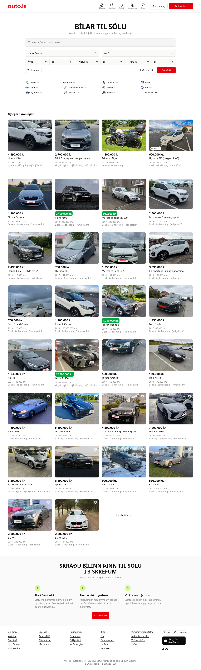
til (53, 61)
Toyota (112, 92)
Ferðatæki (105, 644)
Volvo (149, 82)
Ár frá (30, 61)
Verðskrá (12, 636)
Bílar (102, 631)
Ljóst (169, 632)
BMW (34, 82)
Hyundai (36, 92)
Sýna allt (149, 92)
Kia (72, 82)
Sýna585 (166, 70)
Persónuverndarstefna (142, 631)
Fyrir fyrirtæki (14, 644)
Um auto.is (13, 631)
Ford (34, 87)
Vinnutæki (105, 648)
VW (148, 87)
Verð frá (133, 61)
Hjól (102, 636)
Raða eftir (145, 70)
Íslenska (182, 632)
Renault (112, 82)
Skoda (111, 87)
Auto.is (17, 6)
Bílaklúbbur (44, 644)
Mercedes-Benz (78, 87)
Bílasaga (43, 631)
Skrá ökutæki (181, 6)
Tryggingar (75, 636)
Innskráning (159, 6)
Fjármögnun (76, 631)
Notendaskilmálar (140, 636)
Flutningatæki (107, 640)
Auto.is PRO (44, 636)
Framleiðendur (35, 53)
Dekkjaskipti (75, 640)
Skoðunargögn (77, 644)
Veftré (134, 644)
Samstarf (12, 640)
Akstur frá (83, 61)
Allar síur (35, 70)
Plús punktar (45, 640)
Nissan (74, 92)
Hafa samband (15, 648)
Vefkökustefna (138, 640)
